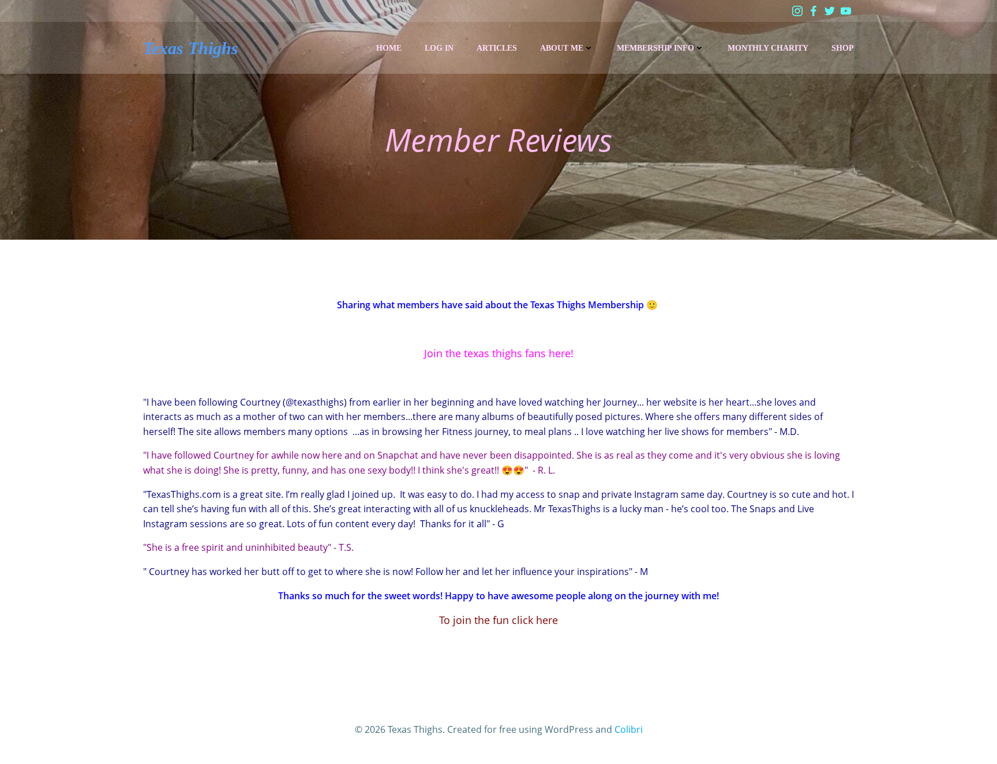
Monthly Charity (768, 48)
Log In (439, 48)
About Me (561, 48)
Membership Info (655, 48)
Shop (842, 48)
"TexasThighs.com (182, 494)
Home (389, 48)
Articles (497, 48)
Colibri (628, 729)
